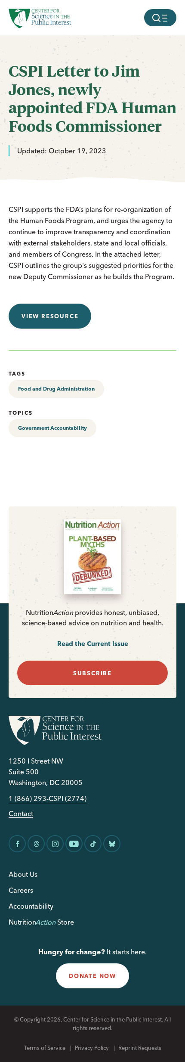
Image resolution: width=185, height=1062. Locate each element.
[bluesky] (111, 843)
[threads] (36, 843)
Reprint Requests (139, 1047)
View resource (50, 316)
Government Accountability (52, 428)
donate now (92, 975)
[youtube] (74, 843)
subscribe (92, 673)
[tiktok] (93, 843)
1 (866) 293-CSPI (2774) (47, 799)
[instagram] (55, 843)
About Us (23, 874)
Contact (21, 814)
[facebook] (17, 843)
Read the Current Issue (92, 643)
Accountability (31, 906)
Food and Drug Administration (56, 388)
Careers (21, 890)
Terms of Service (44, 1047)
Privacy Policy (92, 1047)
